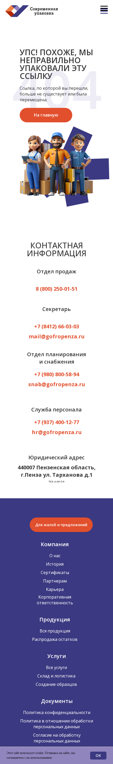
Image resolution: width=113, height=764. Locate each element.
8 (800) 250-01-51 (57, 288)
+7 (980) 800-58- (53, 374)
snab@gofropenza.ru (56, 384)
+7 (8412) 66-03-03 (56, 326)
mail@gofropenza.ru (57, 336)
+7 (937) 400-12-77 (56, 422)
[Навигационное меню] (104, 8)
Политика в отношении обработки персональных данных (56, 724)
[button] (61, 524)
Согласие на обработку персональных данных (57, 738)
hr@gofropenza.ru (57, 432)
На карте (57, 481)
